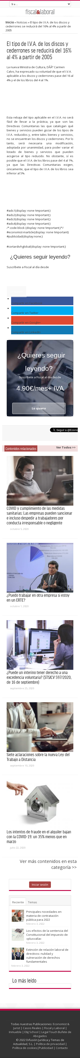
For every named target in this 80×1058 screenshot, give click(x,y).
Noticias (22, 22)
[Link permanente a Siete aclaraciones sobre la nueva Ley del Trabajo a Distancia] (40, 727)
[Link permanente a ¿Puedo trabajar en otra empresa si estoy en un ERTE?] (40, 568)
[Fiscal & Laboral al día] (40, 12)
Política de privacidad (50, 1044)
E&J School (31, 1032)
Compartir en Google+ (26, 322)
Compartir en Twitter (24, 313)
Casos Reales (32, 1028)
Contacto (62, 1048)
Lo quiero (16, 292)
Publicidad (46, 1048)
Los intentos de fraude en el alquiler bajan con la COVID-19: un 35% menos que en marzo (39, 836)
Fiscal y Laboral (54, 1028)
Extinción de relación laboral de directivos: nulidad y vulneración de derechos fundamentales (47, 956)
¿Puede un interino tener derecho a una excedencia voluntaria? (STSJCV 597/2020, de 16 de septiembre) (39, 677)
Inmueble (15, 1032)
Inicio (10, 22)
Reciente (18, 902)
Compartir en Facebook (26, 303)
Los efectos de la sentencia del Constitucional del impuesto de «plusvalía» (47, 935)
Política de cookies (24, 1048)
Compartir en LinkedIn (26, 332)
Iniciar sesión (40, 885)
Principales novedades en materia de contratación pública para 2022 (44, 916)
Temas (32, 902)
